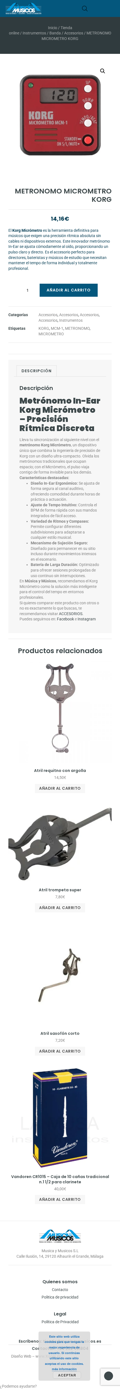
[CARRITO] (93, 8)
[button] (112, 8)
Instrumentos (34, 33)
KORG (44, 328)
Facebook (65, 619)
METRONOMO (77, 328)
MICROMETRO (51, 334)
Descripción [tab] (36, 371)
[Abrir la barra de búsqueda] (85, 8)
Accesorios (73, 33)
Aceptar (67, 1375)
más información (64, 1369)
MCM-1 (57, 328)
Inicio (52, 28)
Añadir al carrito (69, 290)
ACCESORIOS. (71, 614)
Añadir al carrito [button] (60, 788)
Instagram (87, 619)
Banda (55, 33)
